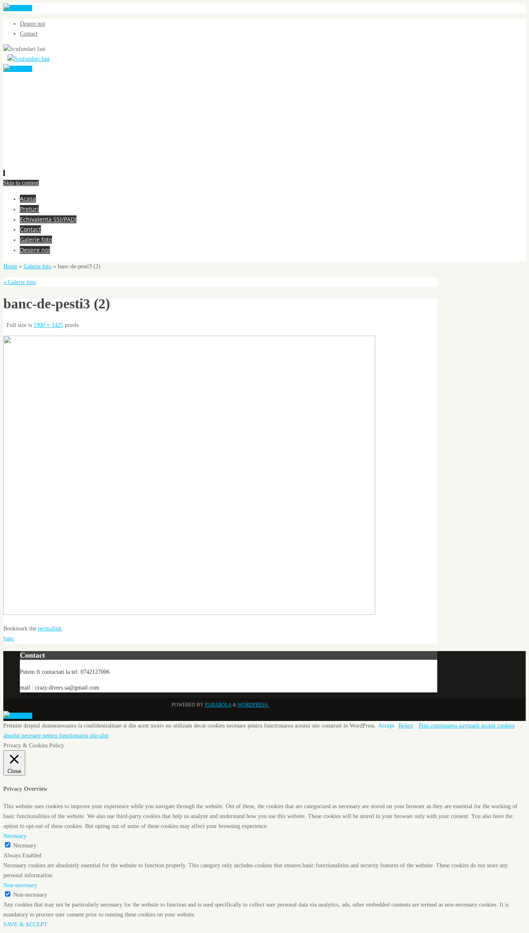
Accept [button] (386, 726)
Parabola (218, 705)
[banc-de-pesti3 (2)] (189, 613)
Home (10, 266)
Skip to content (21, 183)
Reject (405, 726)
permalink (50, 628)
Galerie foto (38, 266)
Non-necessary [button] (20, 885)
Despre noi (32, 24)
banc (8, 638)
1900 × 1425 (48, 325)
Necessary (24, 845)
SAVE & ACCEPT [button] (25, 924)
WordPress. (253, 705)
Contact (29, 34)
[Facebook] (17, 8)
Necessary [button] (14, 836)
